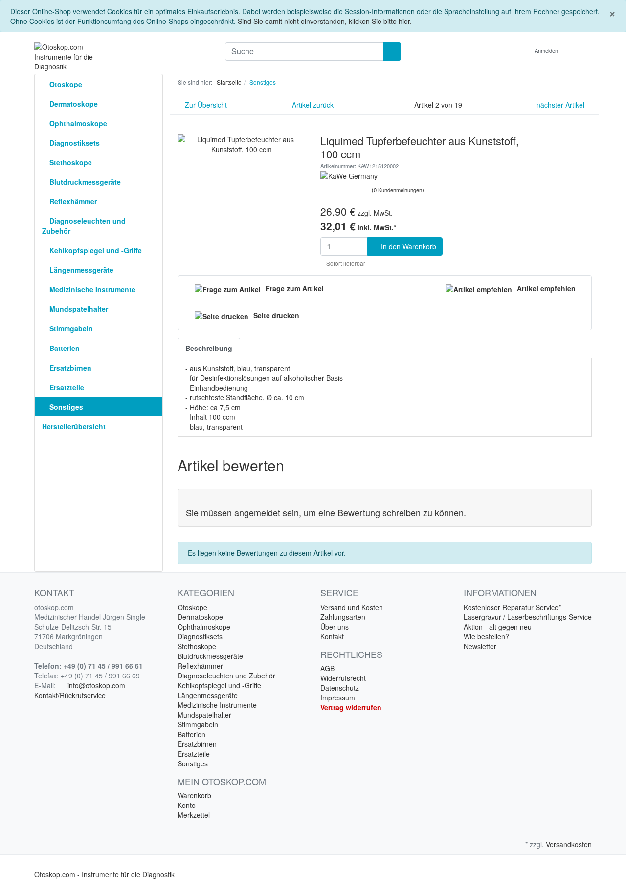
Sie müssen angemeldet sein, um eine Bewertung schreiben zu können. (326, 512)
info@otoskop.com (96, 685)
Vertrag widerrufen (350, 707)
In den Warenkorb (407, 246)
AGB (327, 668)
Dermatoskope (72, 104)
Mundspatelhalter (77, 309)
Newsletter (480, 646)
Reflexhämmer (72, 201)
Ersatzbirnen (69, 367)
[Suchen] (392, 51)
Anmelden (547, 50)
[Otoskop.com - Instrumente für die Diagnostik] (122, 56)
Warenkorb (194, 795)
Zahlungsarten (342, 617)
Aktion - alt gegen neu (498, 627)
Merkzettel (194, 815)
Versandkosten (569, 844)
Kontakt (332, 636)
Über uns (334, 627)
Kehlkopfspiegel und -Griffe (94, 250)
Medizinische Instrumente (91, 289)
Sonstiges (65, 407)
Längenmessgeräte (80, 270)
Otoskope (64, 84)
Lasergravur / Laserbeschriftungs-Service (528, 617)
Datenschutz (339, 688)
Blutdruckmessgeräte (84, 182)
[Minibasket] (582, 50)
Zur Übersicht (205, 104)
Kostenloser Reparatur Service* (512, 607)
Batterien (63, 348)
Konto (187, 805)
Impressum (337, 697)
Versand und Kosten (351, 607)
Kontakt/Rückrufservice (70, 695)
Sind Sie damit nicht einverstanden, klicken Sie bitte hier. (325, 21)
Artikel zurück (312, 104)
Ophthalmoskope (77, 123)
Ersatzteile (65, 387)
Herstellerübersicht (74, 426)
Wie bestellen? (486, 636)
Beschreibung (208, 348)
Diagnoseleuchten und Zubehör (84, 226)
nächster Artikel (561, 104)
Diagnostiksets (73, 143)
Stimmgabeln (70, 328)
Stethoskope (69, 162)
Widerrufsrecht (343, 678)
